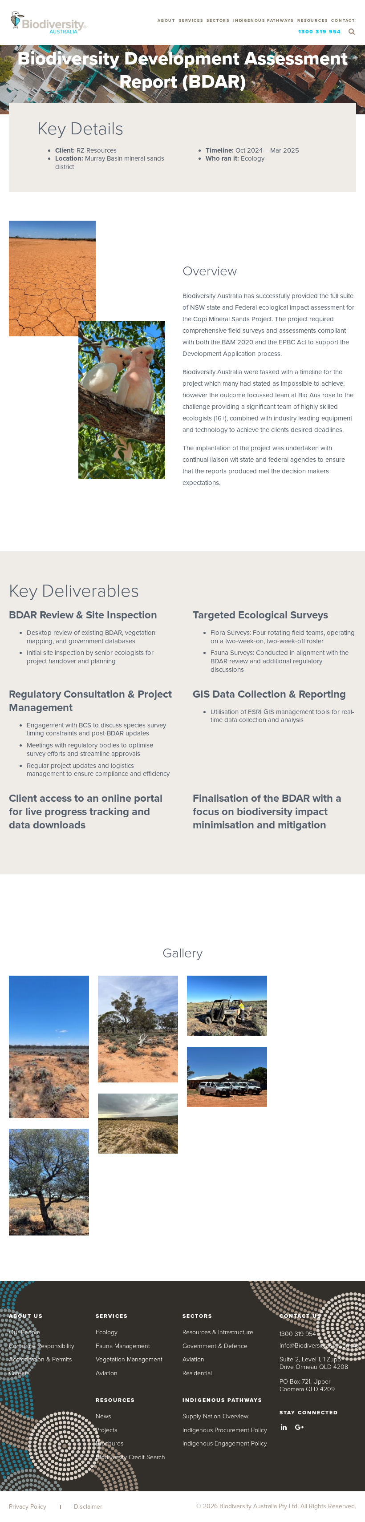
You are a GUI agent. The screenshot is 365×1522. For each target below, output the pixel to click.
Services (191, 20)
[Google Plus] (299, 1427)
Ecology (107, 1332)
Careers (19, 1373)
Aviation (107, 1373)
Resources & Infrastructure (217, 1332)
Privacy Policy (27, 1506)
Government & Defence (214, 1346)
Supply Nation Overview (215, 1416)
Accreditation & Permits (40, 1359)
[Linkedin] (284, 1427)
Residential (197, 1373)
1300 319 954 (319, 31)
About (166, 20)
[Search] (352, 32)
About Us (26, 1316)
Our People (24, 1332)
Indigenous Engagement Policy (224, 1443)
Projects (106, 1430)
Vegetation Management (129, 1359)
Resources (312, 20)
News (103, 1416)
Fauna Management (123, 1346)
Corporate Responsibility (41, 1346)
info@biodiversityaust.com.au (320, 1345)
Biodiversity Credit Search (130, 1457)
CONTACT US (300, 1316)
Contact (343, 20)
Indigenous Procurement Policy (224, 1430)
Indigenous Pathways (263, 20)
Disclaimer (88, 1506)
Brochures (109, 1443)
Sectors (218, 20)
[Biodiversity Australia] (49, 23)
